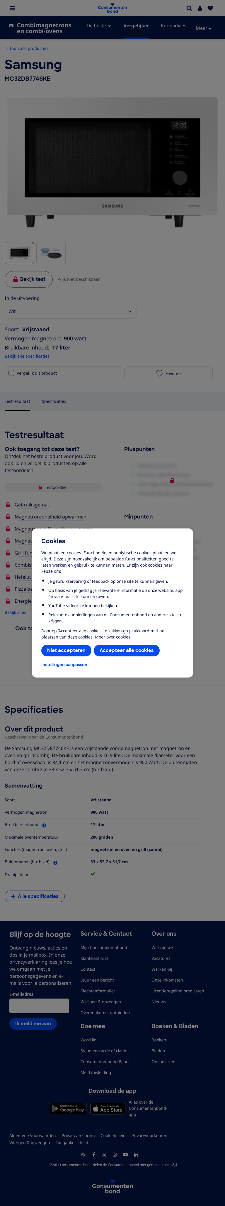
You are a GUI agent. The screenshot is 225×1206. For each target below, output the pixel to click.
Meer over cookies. (113, 637)
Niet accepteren (66, 650)
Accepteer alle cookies (127, 650)
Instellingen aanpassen (64, 664)
